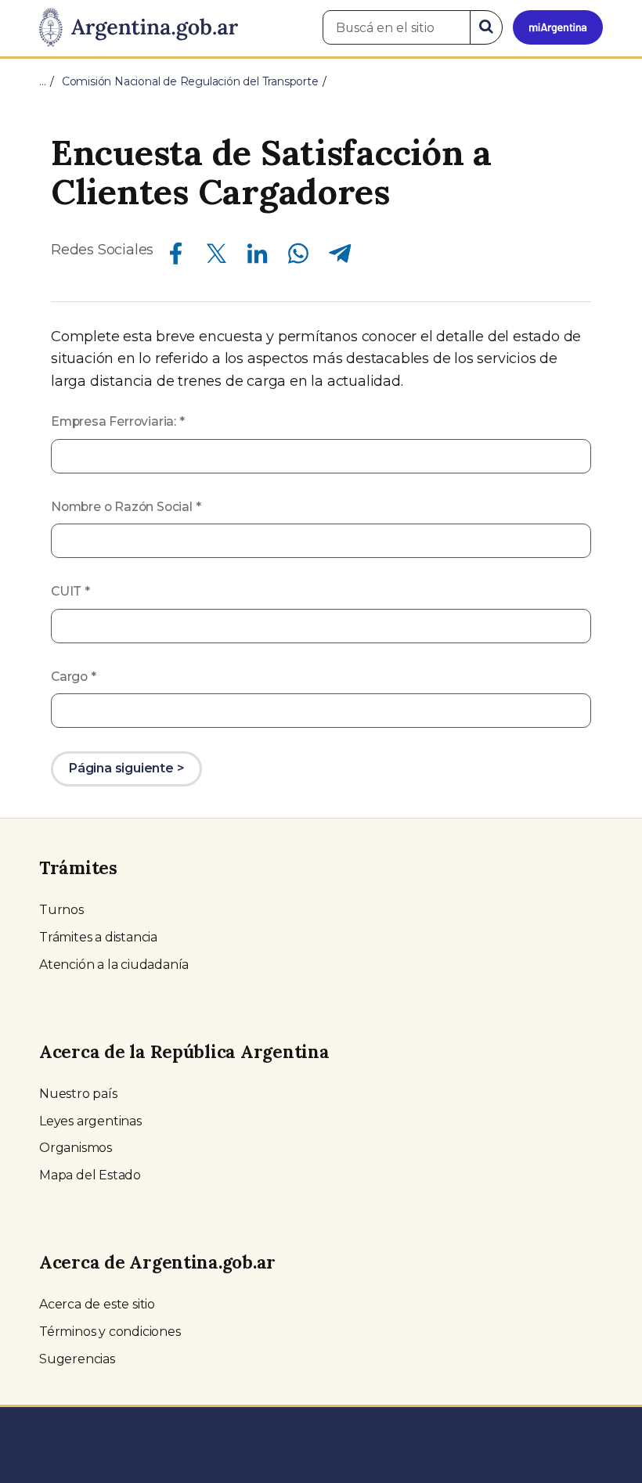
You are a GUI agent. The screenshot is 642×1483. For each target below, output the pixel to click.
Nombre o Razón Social (125, 506)
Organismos (75, 1147)
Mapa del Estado (90, 1175)
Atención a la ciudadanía (114, 964)
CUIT (70, 591)
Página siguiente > (126, 768)
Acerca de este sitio (97, 1304)
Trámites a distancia (98, 937)
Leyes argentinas (90, 1121)
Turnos (61, 909)
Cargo (73, 676)
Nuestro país (78, 1093)
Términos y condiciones (110, 1331)
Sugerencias (77, 1359)
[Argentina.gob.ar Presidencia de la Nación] (138, 28)
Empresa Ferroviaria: (118, 421)
